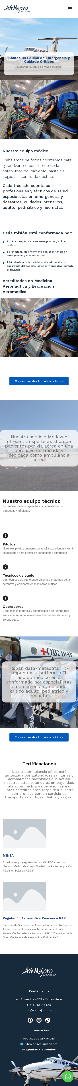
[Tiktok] (47, 1020)
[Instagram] (39, 1020)
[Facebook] (30, 1020)
